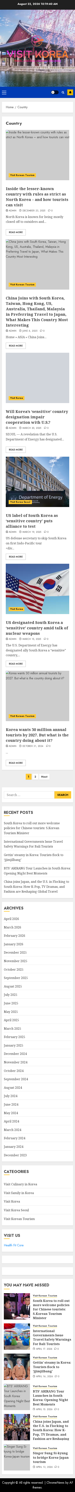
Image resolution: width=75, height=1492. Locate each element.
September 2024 (16, 1079)
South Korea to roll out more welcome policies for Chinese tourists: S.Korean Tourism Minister (32, 828)
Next (44, 777)
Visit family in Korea (19, 1193)
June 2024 (11, 1104)
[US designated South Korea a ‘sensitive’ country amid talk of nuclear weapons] (37, 589)
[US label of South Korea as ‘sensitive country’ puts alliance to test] (37, 482)
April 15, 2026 (44, 1409)
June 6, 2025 (29, 331)
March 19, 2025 (31, 532)
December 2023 (15, 1155)
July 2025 (10, 995)
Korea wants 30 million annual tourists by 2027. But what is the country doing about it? (37, 735)
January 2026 (13, 944)
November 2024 (15, 1062)
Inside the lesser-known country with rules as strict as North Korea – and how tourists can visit (37, 197)
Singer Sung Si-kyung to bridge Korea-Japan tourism (51, 1457)
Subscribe (70, 92)
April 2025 (11, 1020)
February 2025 (14, 1037)
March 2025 (12, 1028)
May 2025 (11, 1012)
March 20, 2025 (31, 428)
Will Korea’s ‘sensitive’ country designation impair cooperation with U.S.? (37, 417)
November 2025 (15, 961)
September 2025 (16, 978)
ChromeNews (55, 1482)
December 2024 (15, 1054)
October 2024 (13, 1071)
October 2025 (13, 969)
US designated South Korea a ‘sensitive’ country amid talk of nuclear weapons (37, 628)
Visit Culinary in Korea (20, 1184)
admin (13, 210)
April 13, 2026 (44, 1467)
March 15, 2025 (31, 639)
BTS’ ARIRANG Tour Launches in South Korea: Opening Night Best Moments (50, 1397)
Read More (16, 232)
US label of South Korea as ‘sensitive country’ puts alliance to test (32, 521)
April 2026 (11, 919)
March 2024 (12, 1130)
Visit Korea (16, 398)
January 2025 (13, 1045)
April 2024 (11, 1121)
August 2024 (13, 1087)
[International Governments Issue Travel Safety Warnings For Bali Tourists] (17, 1336)
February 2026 (14, 935)
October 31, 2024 (32, 746)
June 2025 (11, 1003)
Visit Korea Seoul (20, 502)
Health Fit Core (14, 1245)
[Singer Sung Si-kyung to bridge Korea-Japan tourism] (17, 1457)
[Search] (63, 92)
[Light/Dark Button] (55, 92)
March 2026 (12, 927)
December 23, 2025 (33, 210)
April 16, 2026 (44, 1376)
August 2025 (13, 986)
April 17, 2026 (44, 1349)
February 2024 (14, 1138)
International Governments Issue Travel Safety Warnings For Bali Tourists (52, 1337)
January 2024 (13, 1147)
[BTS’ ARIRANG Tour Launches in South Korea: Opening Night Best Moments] (17, 1397)
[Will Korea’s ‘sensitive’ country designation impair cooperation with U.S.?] (37, 378)
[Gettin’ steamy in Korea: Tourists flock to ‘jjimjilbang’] (17, 1367)
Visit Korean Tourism (22, 175)
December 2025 (15, 952)
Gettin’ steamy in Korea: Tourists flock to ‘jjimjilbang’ (52, 1366)
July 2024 (10, 1096)
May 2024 (11, 1113)
